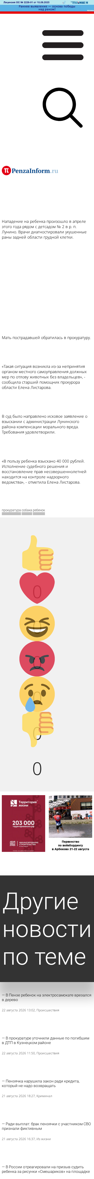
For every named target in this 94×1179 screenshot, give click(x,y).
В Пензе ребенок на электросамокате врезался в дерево (46, 997)
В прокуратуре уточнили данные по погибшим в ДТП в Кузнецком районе (45, 1040)
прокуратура (11, 510)
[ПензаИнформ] (30, 170)
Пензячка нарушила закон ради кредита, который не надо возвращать (40, 1083)
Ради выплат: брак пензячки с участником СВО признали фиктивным (46, 1126)
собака (27, 510)
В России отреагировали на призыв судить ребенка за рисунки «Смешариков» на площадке (46, 1169)
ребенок (39, 510)
